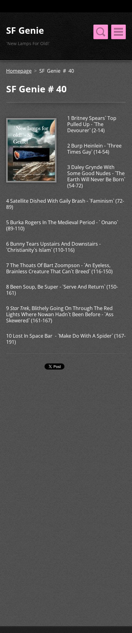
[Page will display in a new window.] (31, 180)
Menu (118, 32)
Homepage (19, 70)
